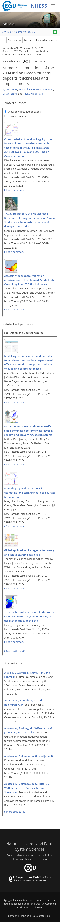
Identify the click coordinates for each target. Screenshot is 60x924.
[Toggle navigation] (53, 6)
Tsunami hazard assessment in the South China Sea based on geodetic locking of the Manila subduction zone (29, 616)
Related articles (45, 40)
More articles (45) (16, 651)
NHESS (39, 5)
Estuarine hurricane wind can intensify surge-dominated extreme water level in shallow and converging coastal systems (28, 430)
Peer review (14, 40)
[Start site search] (55, 32)
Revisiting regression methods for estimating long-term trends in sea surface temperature (30, 492)
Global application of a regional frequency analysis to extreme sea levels (29, 552)
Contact (12, 915)
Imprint (24, 915)
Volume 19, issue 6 (24, 31)
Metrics (28, 40)
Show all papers (17, 116)
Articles (6, 31)
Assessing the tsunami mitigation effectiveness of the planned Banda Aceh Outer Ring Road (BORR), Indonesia (29, 280)
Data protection (41, 915)
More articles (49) (16, 811)
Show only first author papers (25, 111)
